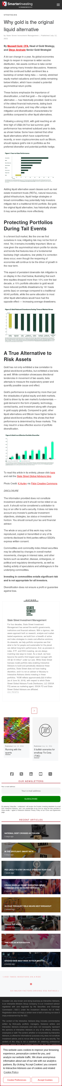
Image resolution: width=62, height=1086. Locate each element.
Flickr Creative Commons (44, 483)
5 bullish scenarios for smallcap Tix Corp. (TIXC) (44, 752)
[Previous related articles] (28, 711)
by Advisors (25, 7)
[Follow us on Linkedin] (31, 774)
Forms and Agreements (52, 810)
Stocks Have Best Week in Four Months (25, 960)
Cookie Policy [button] (11, 1072)
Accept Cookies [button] (45, 1080)
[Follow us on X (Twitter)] (21, 774)
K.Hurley (22, 483)
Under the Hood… (14, 924)
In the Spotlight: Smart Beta (19, 851)
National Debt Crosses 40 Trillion (22, 833)
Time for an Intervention (17, 942)
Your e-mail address (8, 786)
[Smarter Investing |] (17, 3)
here (52, 472)
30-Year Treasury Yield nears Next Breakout (28, 906)
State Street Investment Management (22, 35)
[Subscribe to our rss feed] (50, 774)
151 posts (13, 692)
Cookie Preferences (16, 1080)
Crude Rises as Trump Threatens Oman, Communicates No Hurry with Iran (25, 886)
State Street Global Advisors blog (34, 476)
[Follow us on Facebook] (11, 774)
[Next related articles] (34, 711)
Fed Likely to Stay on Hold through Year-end (28, 869)
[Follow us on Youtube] (40, 774)
